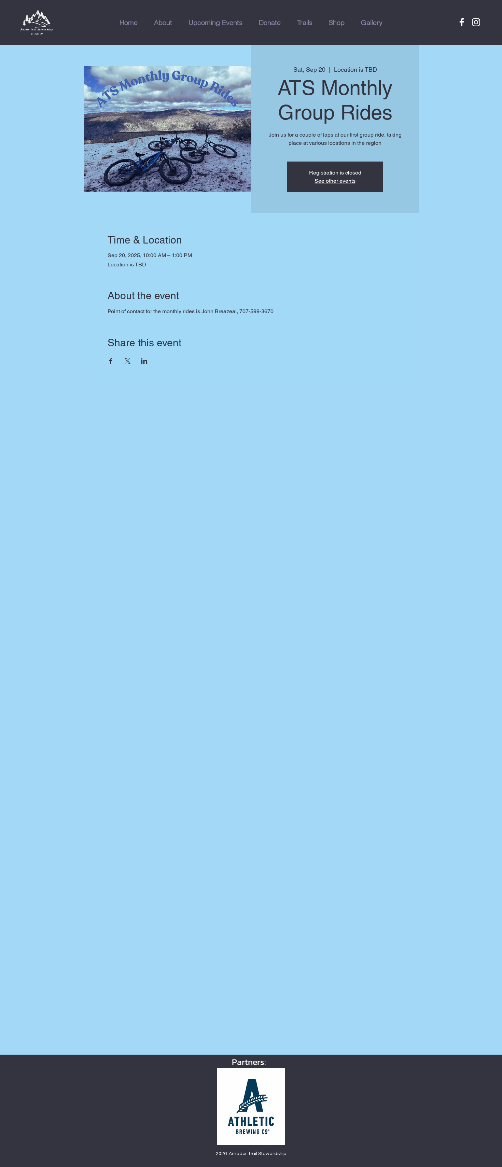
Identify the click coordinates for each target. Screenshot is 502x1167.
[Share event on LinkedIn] (144, 361)
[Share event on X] (127, 361)
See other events (335, 181)
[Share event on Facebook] (111, 361)
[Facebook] (461, 22)
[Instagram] (476, 22)
